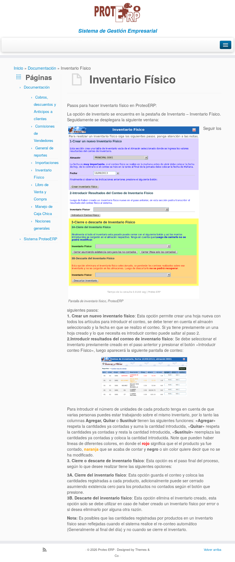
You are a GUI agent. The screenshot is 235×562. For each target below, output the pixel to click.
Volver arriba (212, 549)
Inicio (18, 68)
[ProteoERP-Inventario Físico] (133, 212)
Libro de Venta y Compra (41, 192)
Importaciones (47, 162)
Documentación (42, 68)
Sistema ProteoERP (40, 238)
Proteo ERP (106, 549)
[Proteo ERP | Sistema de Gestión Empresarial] (117, 12)
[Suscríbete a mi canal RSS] (46, 550)
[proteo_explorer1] (144, 377)
